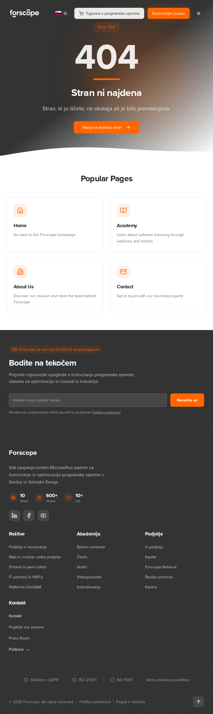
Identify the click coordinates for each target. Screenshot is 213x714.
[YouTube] (43, 515)
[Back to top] (198, 701)
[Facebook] (28, 515)
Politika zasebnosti (107, 412)
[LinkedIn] (14, 515)
